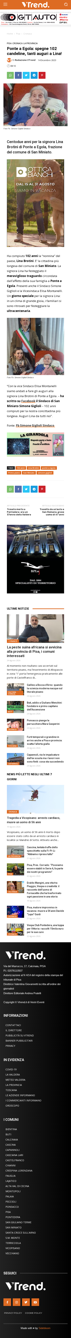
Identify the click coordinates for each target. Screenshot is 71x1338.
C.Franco (13, 641)
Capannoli (13, 764)
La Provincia (30, 43)
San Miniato (28, 472)
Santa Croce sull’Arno (21, 1232)
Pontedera (13, 1217)
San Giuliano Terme (18, 1222)
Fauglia (11, 1175)
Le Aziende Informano (20, 1095)
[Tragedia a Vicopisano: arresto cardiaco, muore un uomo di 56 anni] (35, 799)
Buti (10, 711)
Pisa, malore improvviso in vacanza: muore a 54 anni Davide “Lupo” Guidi (45, 911)
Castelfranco (15, 1160)
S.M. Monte (13, 1237)
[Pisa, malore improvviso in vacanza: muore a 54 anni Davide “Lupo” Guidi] (15, 912)
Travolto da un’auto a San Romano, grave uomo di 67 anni (52, 512)
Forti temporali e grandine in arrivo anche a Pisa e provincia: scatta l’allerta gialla (44, 740)
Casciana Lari (14, 1155)
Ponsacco (12, 1206)
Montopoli (13, 1191)
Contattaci (13, 1025)
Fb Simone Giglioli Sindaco (35, 425)
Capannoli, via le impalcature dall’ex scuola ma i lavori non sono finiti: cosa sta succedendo (45, 758)
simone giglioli (45, 472)
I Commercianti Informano (23, 1100)
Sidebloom (44, 1328)
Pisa (18, 33)
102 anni (21, 468)
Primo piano (14, 472)
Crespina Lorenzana (19, 1170)
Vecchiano (12, 1253)
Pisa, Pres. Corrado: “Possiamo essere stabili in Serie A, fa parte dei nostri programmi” (45, 868)
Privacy (10, 1045)
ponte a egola (48, 468)
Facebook (28, 401)
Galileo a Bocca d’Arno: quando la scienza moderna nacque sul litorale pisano (45, 688)
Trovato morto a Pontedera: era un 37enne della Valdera (19, 512)
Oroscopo (12, 1105)
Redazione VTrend (25, 60)
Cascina (11, 1144)
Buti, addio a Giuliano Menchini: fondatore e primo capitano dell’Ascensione (44, 706)
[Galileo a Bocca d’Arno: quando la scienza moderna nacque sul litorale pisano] (15, 689)
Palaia (10, 1196)
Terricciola (13, 1243)
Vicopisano (13, 1248)
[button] (66, 4)
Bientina (11, 1129)
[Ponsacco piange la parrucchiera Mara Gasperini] (15, 725)
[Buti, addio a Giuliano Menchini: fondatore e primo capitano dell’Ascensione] (15, 707)
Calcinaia (12, 892)
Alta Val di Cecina (17, 1186)
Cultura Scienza (12, 693)
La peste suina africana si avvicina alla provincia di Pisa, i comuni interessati (34, 651)
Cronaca (27, 33)
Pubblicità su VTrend (20, 1035)
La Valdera (13, 1074)
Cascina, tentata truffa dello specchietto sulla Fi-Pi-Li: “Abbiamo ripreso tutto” (42, 851)
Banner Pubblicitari (19, 1040)
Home (10, 33)
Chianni (11, 1165)
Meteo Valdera (15, 1079)
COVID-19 (11, 1069)
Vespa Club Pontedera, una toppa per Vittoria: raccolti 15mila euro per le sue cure (45, 928)
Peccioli (11, 1201)
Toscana (12, 746)
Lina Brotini (33, 468)
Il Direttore (14, 1030)
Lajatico (11, 1181)
